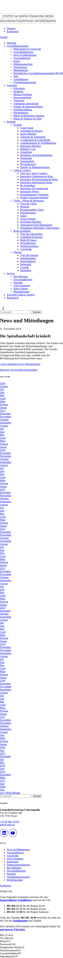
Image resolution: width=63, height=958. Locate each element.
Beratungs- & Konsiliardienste (36, 155)
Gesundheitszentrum (17, 45)
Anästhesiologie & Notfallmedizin (38, 143)
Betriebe (11, 121)
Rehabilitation (20, 112)
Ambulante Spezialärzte (26, 103)
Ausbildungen (20, 79)
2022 (2, 528)
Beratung (18, 91)
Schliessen (5, 885)
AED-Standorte (21, 285)
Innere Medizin (28, 133)
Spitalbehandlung (22, 109)
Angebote (12, 85)
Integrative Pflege (29, 191)
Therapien (18, 100)
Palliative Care (28, 149)
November (5, 416)
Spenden (18, 282)
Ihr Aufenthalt (27, 185)
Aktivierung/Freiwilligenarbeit (36, 224)
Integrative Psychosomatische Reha (39, 179)
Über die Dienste (29, 255)
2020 (2, 607)
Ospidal (17, 124)
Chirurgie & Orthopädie (33, 136)
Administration (28, 258)
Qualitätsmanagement (24, 82)
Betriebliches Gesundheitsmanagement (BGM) (38, 73)
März (3, 401)
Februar (4, 404)
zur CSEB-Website (10, 792)
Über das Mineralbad (31, 234)
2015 (2, 753)
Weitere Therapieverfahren (34, 197)
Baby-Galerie (20, 288)
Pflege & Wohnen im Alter (27, 118)
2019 (2, 644)
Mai (2, 395)
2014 (2, 765)
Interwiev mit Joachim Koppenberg (18, 369)
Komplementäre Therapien (34, 194)
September (5, 422)
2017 (2, 717)
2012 (2, 771)
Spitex (23, 215)
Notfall (3, 37)
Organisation (20, 67)
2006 (2, 786)
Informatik (25, 264)
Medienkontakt (21, 291)
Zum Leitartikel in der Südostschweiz (20, 364)
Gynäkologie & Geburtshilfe (35, 140)
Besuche (24, 206)
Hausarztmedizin (22, 97)
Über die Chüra (28, 203)
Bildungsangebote (23, 64)
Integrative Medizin (30, 146)
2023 (2, 489)
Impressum (12, 861)
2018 (2, 680)
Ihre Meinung (20, 276)
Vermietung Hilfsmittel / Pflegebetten (39, 227)
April (3, 398)
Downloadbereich (22, 279)
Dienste (17, 252)
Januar (3, 407)
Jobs (15, 76)
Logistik (24, 267)
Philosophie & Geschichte (27, 49)
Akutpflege (26, 152)
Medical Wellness (22, 94)
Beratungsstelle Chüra (32, 209)
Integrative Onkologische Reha (36, 176)
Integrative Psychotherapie (34, 188)
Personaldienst (27, 261)
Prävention (19, 88)
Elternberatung (28, 212)
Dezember (5, 413)
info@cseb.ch (7, 824)
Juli (2, 389)
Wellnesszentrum (29, 246)
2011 (2, 780)
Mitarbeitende (20, 70)
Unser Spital (26, 127)
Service (11, 273)
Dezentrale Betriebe (30, 221)
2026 (2, 383)
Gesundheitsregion (23, 52)
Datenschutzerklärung (18, 864)
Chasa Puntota (27, 218)
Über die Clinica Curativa (33, 173)
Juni (2, 392)
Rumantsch (13, 31)
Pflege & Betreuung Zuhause (28, 115)
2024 (2, 450)
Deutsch (11, 28)
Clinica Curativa (22, 170)
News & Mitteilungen (24, 55)
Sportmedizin (27, 161)
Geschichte (26, 249)
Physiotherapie (28, 164)
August (4, 386)
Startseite (11, 42)
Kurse (16, 61)
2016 (2, 747)
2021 (2, 568)
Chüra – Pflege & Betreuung (28, 200)
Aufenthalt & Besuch (31, 130)
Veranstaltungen (21, 58)
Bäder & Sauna (28, 240)
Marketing (25, 270)
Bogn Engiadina (22, 231)
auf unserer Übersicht (12, 929)
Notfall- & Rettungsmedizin (28, 106)
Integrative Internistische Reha (36, 182)
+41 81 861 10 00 (9, 821)
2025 (2, 410)
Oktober (4, 419)
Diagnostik (26, 158)
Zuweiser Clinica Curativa (21, 294)
